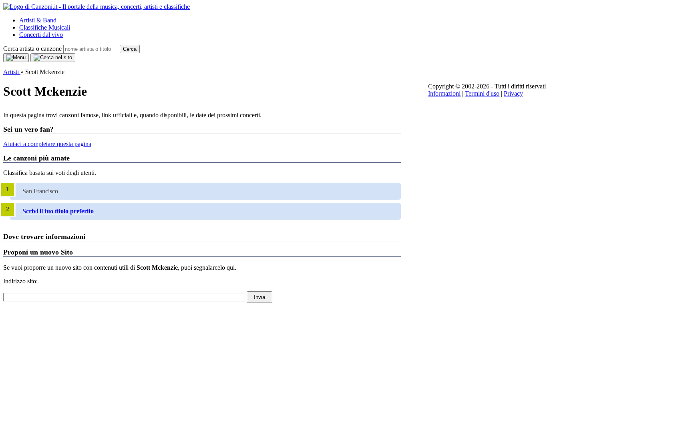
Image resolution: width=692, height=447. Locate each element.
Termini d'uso (482, 93)
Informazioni (444, 93)
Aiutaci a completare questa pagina (47, 143)
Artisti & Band (37, 20)
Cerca (130, 49)
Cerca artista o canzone (32, 48)
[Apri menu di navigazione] (16, 57)
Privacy (513, 93)
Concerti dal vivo (41, 34)
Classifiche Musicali (44, 27)
